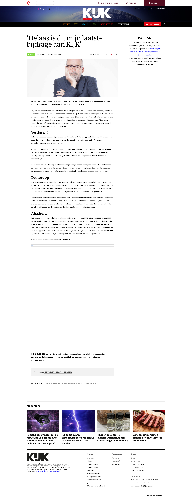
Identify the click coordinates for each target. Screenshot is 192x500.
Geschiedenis (106, 24)
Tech (76, 24)
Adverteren (90, 458)
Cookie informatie (92, 464)
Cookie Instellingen (93, 467)
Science (66, 24)
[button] (154, 3)
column (47, 383)
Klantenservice (160, 9)
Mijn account (116, 464)
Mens (94, 24)
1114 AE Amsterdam (137, 464)
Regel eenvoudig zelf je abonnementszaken (144, 480)
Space (85, 24)
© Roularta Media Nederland (96, 486)
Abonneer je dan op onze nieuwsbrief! (48, 471)
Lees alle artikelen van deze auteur (58, 372)
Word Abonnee (152, 24)
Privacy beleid (91, 470)
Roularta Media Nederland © (155, 495)
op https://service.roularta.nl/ (140, 483)
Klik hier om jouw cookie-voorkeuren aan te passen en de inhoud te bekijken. (145, 51)
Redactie (133, 458)
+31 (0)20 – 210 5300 (137, 467)
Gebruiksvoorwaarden (94, 480)
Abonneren (115, 458)
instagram (43, 9)
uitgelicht (94, 383)
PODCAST (145, 38)
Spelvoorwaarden (92, 483)
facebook (32, 9)
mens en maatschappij (76, 383)
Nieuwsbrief (142, 9)
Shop (152, 9)
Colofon (89, 461)
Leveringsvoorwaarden (94, 477)
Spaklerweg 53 (135, 461)
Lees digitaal (123, 24)
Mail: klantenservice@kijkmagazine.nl (142, 486)
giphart (54, 383)
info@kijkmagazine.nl (137, 470)
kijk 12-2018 (62, 383)
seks (87, 383)
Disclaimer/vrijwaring (93, 473)
